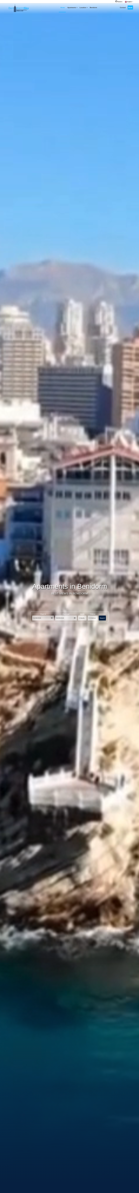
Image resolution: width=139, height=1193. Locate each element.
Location (83, 7)
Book (130, 7)
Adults (82, 614)
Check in (43, 614)
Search (102, 618)
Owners (119, 2)
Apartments (71, 7)
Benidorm (93, 7)
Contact (123, 7)
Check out (66, 614)
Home (62, 7)
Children (92, 614)
